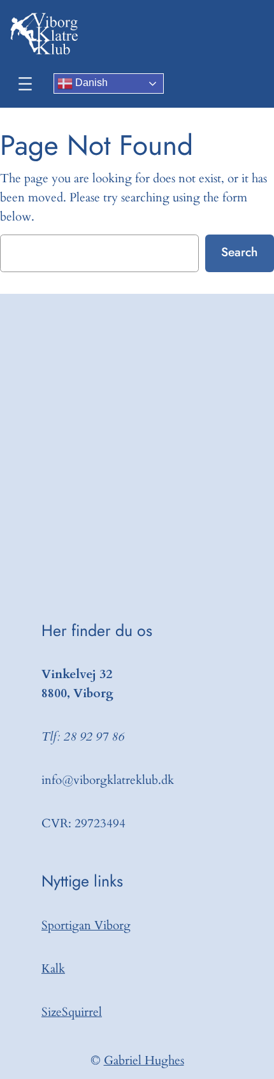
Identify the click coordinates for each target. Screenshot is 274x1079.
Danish (90, 82)
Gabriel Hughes (144, 1060)
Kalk (53, 968)
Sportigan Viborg (86, 925)
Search (239, 252)
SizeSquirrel (71, 1012)
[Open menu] (25, 84)
